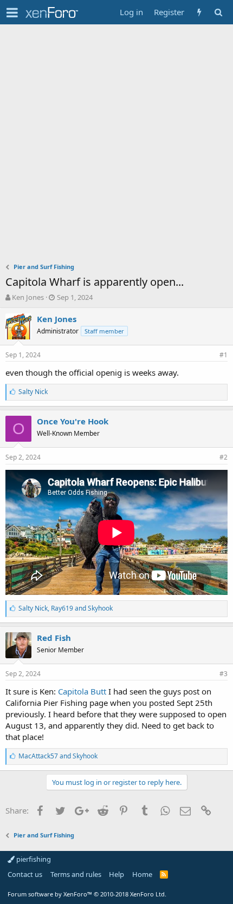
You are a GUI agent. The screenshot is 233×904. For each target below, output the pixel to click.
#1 (223, 354)
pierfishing (33, 859)
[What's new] (199, 12)
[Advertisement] (116, 146)
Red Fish (54, 637)
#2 (223, 457)
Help (116, 874)
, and (65, 608)
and (58, 756)
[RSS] (164, 874)
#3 (223, 673)
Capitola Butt (82, 691)
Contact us (25, 874)
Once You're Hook (72, 421)
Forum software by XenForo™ (87, 894)
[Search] (218, 12)
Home (142, 874)
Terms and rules (75, 874)
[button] (12, 12)
